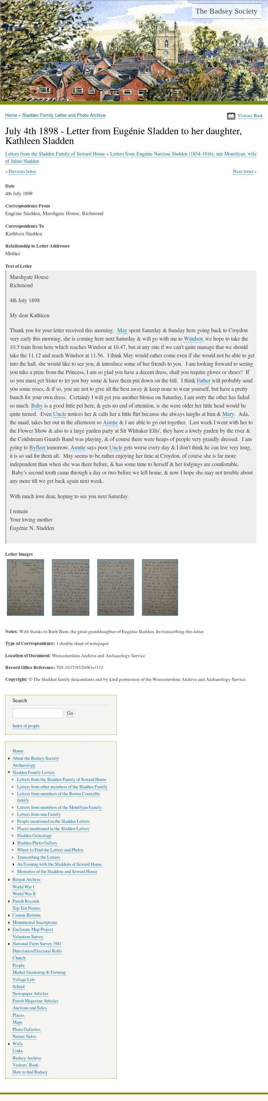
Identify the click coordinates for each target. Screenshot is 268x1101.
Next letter (243, 171)
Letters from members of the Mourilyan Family (59, 807)
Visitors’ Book (25, 1065)
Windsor (193, 338)
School (19, 986)
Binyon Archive (26, 879)
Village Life (24, 979)
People (19, 965)
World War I (23, 887)
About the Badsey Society (36, 758)
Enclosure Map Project (33, 929)
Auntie (110, 422)
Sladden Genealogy (34, 835)
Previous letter (22, 171)
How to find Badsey (30, 1072)
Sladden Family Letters (34, 772)
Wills (18, 1044)
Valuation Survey (28, 937)
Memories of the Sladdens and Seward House (57, 871)
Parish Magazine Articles (35, 1001)
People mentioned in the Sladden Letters (53, 821)
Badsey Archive (27, 1058)
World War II (24, 894)
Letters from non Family (39, 814)
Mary (228, 413)
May (122, 330)
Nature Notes (24, 1036)
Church (19, 958)
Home (11, 115)
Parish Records (26, 901)
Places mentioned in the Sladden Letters (53, 829)
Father (203, 380)
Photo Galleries (26, 1029)
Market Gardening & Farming (39, 972)
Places (18, 1015)
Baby (37, 405)
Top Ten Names (26, 908)
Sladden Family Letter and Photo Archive (63, 115)
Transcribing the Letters (38, 857)
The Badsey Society (226, 11)
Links (18, 1051)
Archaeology (24, 765)
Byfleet (38, 447)
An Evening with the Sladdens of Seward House (59, 864)
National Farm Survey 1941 (37, 944)
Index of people (26, 726)
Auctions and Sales (30, 1008)
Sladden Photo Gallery (37, 843)
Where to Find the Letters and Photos (50, 850)
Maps (17, 1022)
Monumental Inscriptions (35, 922)
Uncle (59, 413)
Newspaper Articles (30, 993)
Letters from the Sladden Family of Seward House (55, 153)
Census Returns (26, 915)
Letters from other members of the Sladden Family (62, 787)
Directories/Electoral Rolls (37, 951)
